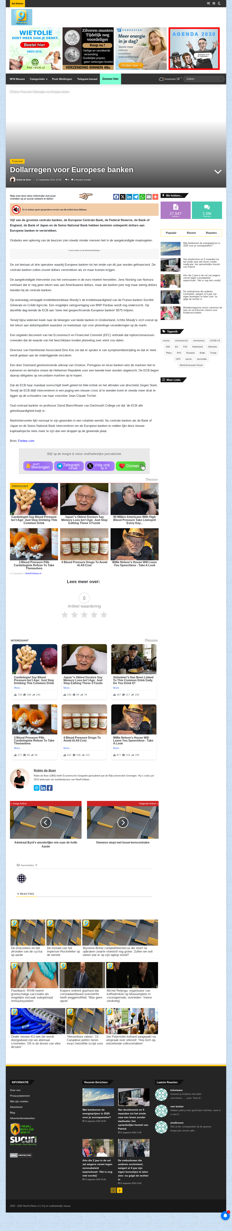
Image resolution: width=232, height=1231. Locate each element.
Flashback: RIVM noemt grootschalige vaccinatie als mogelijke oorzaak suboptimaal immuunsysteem (32, 996)
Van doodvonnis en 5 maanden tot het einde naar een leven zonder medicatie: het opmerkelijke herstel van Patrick (201, 263)
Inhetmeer (176, 1090)
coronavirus (199, 340)
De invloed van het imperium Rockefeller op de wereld (63, 951)
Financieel (26, 91)
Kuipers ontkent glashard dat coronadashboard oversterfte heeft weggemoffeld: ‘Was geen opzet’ (81, 996)
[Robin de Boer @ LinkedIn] (43, 790)
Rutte (202, 353)
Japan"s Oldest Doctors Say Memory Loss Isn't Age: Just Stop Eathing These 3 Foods (84, 520)
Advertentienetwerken (22, 1118)
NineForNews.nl (33, 573)
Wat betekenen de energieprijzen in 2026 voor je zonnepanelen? (201, 244)
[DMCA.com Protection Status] (43, 1156)
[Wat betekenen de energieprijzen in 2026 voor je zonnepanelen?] (171, 249)
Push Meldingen (62, 79)
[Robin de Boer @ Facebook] (50, 790)
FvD (185, 347)
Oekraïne (212, 347)
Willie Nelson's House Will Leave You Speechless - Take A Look (134, 564)
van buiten (177, 1106)
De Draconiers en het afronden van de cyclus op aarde (27, 951)
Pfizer (169, 353)
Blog (12, 1112)
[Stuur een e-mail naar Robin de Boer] (37, 790)
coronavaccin (181, 340)
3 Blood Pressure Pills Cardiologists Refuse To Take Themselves (34, 565)
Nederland (197, 347)
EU (176, 347)
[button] (38, 466)
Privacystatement (20, 1095)
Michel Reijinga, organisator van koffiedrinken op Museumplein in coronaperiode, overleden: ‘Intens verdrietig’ (129, 996)
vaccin (188, 359)
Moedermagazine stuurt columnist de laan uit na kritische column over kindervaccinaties (202, 310)
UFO (178, 359)
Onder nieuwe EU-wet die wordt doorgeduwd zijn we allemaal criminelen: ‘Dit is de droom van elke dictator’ (36, 1042)
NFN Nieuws (17, 79)
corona (166, 340)
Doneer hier (110, 78)
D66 (168, 347)
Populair (171, 232)
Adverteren (16, 1107)
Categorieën (37, 79)
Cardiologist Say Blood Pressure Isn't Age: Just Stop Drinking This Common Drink (34, 520)
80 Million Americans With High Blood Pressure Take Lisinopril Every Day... (134, 520)
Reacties (211, 232)
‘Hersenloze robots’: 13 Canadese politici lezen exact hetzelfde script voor (85, 1040)
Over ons (15, 1090)
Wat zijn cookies (19, 1101)
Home (15, 91)
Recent (191, 232)
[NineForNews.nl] (19, 16)
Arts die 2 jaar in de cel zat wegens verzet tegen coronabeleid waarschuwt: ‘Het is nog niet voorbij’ (202, 278)
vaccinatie (202, 359)
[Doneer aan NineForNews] (131, 466)
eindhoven (177, 1122)
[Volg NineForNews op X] (100, 466)
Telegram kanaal (87, 79)
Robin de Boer (23, 180)
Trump (213, 353)
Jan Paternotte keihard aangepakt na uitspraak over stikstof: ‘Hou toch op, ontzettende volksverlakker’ (131, 1040)
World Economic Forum (191, 365)
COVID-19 (215, 340)
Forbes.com (26, 441)
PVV (179, 353)
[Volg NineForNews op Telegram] (69, 466)
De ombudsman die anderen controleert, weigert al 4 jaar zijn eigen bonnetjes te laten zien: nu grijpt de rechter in (200, 295)
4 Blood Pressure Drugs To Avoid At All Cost (84, 564)
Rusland (190, 353)
